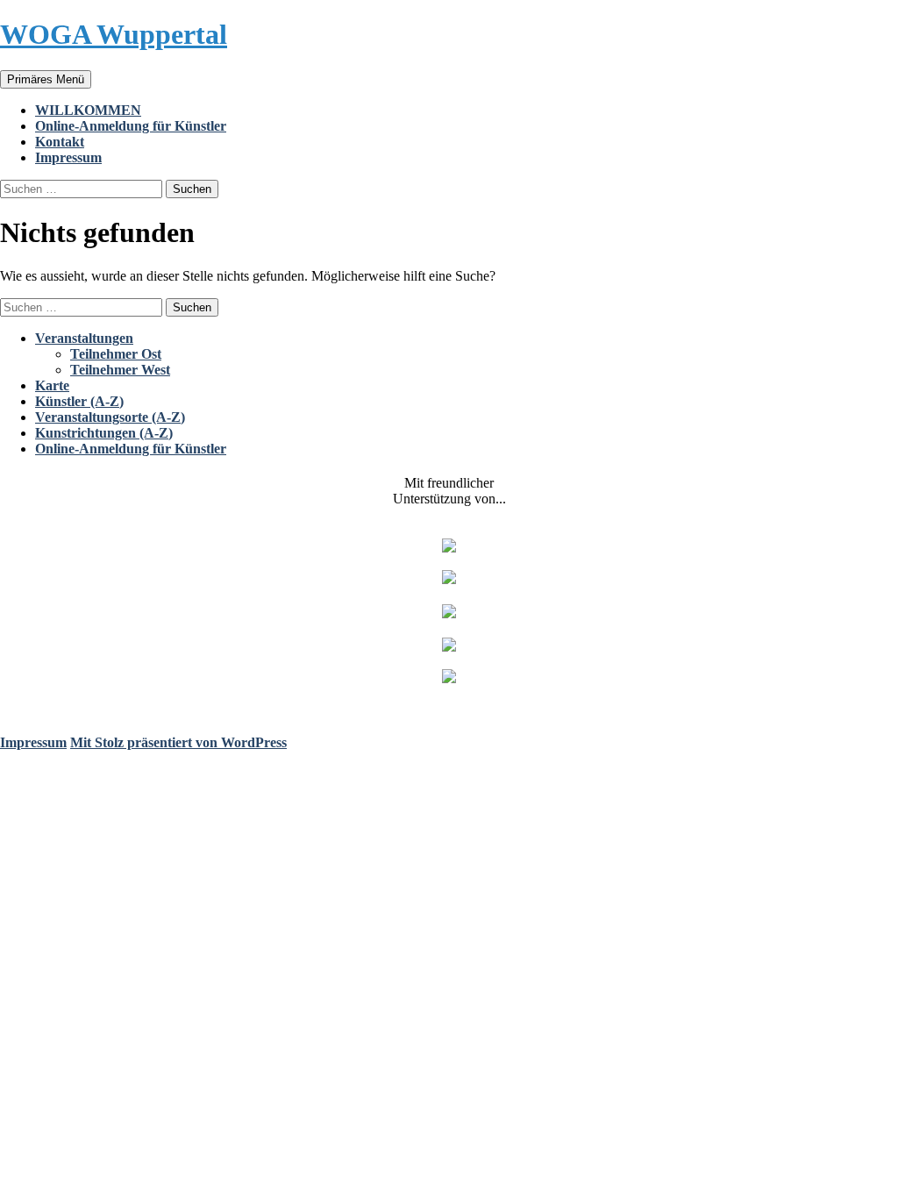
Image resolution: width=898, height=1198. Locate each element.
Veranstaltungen (84, 338)
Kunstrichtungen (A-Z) (104, 432)
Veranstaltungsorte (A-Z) (110, 417)
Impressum (68, 157)
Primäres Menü (45, 79)
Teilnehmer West (120, 369)
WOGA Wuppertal (113, 34)
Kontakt (59, 141)
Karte (52, 385)
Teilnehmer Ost (115, 353)
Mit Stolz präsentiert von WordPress (178, 742)
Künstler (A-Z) (79, 401)
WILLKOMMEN (88, 110)
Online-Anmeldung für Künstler (130, 125)
